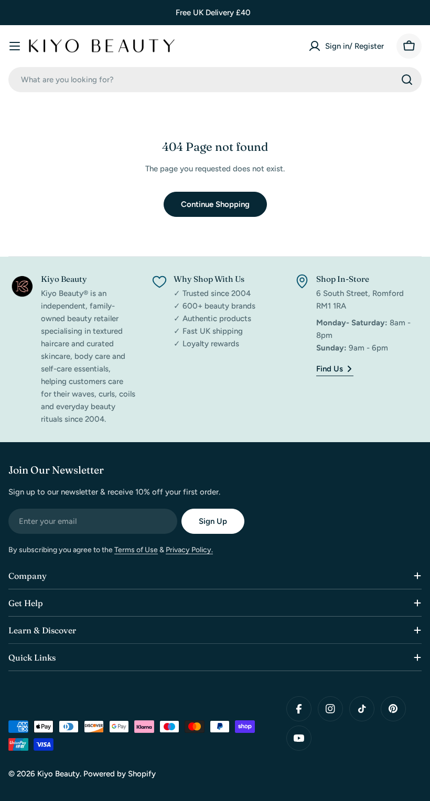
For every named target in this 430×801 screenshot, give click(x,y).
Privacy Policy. (189, 549)
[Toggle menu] (14, 46)
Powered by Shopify (119, 773)
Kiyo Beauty (58, 773)
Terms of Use (136, 549)
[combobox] (215, 79)
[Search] (407, 79)
